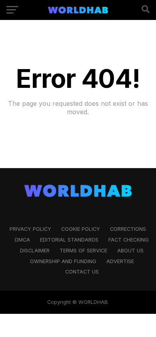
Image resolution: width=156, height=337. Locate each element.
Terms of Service (83, 251)
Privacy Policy (30, 229)
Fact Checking (128, 240)
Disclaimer (35, 251)
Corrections (128, 229)
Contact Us (82, 272)
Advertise (120, 261)
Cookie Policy (80, 229)
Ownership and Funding (63, 261)
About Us (130, 251)
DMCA (22, 240)
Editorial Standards (69, 240)
